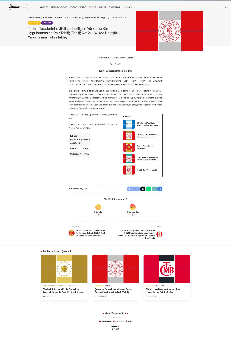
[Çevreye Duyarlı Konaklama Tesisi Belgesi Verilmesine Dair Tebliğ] (115, 269)
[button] (213, 7)
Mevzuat (47, 23)
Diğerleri (34, 23)
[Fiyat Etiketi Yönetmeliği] (129, 170)
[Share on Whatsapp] (148, 189)
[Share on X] (142, 189)
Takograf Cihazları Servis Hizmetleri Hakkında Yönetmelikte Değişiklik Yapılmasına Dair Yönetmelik (147, 135)
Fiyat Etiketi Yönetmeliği (147, 170)
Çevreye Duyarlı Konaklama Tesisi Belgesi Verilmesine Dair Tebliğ (113, 291)
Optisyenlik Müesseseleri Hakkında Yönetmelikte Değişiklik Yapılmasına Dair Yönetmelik (148, 158)
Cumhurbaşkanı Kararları (55, 285)
